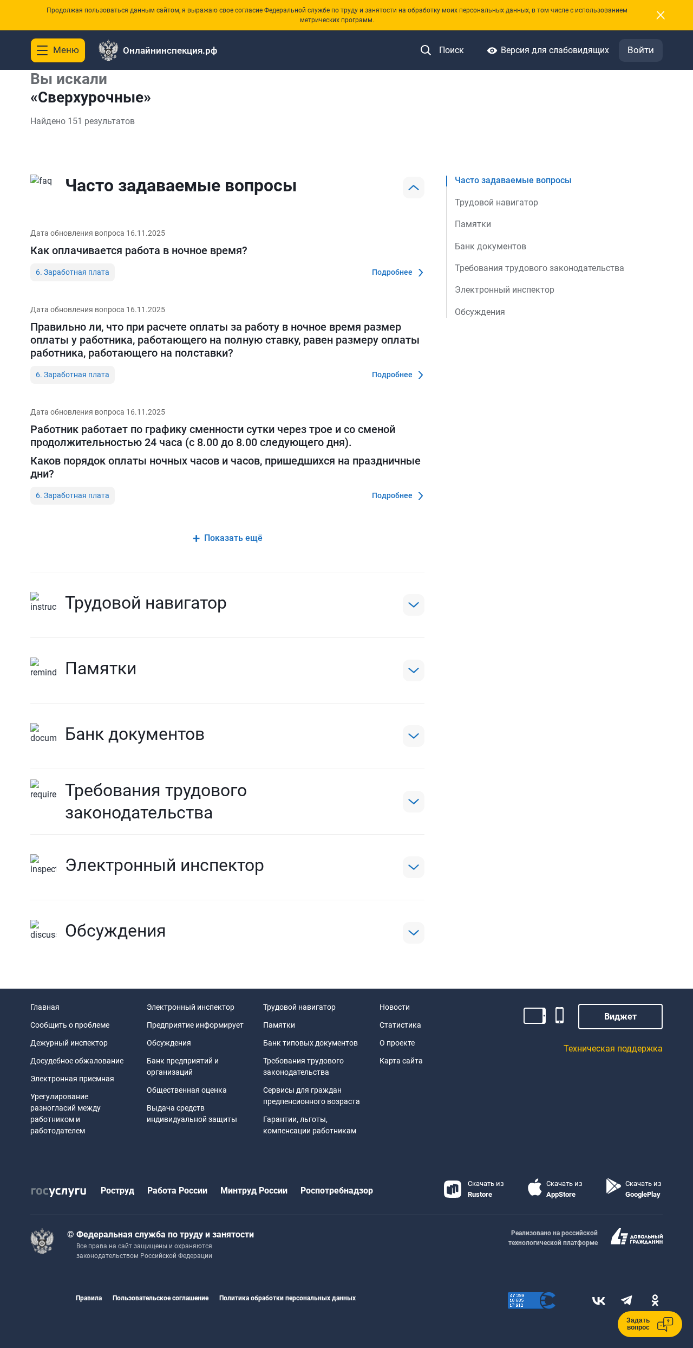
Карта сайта (401, 1060)
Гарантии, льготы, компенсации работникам (309, 1125)
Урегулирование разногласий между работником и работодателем (65, 1113)
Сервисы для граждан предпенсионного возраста (311, 1096)
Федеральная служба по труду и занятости (165, 1234)
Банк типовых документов (310, 1043)
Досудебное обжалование (76, 1060)
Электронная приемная (72, 1078)
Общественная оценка (187, 1090)
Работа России (177, 1190)
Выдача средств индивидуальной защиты (192, 1114)
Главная (45, 1007)
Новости (395, 1007)
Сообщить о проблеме (69, 1025)
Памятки (473, 224)
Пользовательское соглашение (160, 1298)
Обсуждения (480, 312)
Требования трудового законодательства (539, 268)
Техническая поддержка (613, 1048)
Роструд (117, 1190)
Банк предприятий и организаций (183, 1066)
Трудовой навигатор (496, 202)
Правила (89, 1298)
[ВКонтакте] (598, 1300)
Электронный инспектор (504, 290)
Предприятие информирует (195, 1025)
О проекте (397, 1043)
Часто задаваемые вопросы (513, 180)
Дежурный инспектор (69, 1043)
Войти (640, 49)
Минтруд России (253, 1190)
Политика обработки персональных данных (287, 1298)
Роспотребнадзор (336, 1190)
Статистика (400, 1025)
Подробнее (392, 272)
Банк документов (490, 246)
